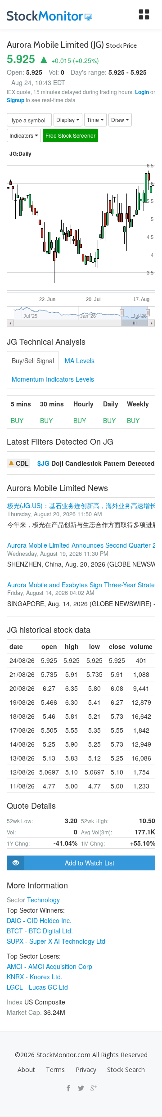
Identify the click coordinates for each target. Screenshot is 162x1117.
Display (66, 119)
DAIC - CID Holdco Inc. (39, 920)
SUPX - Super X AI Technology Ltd (56, 941)
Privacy (86, 1069)
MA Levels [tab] (79, 360)
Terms (55, 1069)
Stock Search (126, 1069)
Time (93, 119)
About (26, 1069)
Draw (118, 119)
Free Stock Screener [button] (70, 135)
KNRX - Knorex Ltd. (35, 976)
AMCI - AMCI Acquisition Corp (49, 966)
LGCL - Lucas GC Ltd (37, 986)
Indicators (22, 135)
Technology (43, 899)
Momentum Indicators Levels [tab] (53, 378)
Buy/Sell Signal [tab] (33, 360)
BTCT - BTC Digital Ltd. (40, 930)
